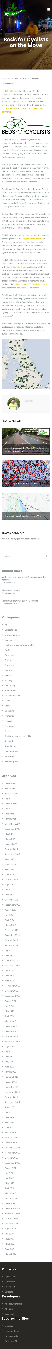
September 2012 (12, 1041)
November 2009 (12, 1213)
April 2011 (9, 1127)
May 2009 (9, 1243)
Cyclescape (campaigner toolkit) (19, 645)
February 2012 (11, 1076)
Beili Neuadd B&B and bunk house (31, 284)
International (10, 690)
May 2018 (9, 869)
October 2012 (11, 1036)
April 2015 (9, 960)
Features (9, 670)
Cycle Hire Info (13, 267)
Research (9, 731)
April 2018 (9, 874)
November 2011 (12, 1092)
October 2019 (11, 849)
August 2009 (10, 1228)
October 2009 (11, 1218)
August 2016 (10, 909)
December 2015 (12, 935)
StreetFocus (10, 746)
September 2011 (12, 1102)
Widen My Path (12, 761)
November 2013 (12, 985)
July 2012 (9, 1051)
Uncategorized (11, 751)
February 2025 (11, 793)
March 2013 (10, 1021)
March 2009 (10, 1254)
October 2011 (11, 1097)
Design (8, 650)
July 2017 (9, 889)
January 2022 (11, 803)
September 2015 (12, 945)
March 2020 (10, 839)
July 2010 (9, 1173)
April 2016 (9, 920)
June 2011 (9, 1117)
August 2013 (10, 1001)
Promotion (10, 726)
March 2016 (10, 925)
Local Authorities (12, 695)
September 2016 (12, 904)
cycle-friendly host (32, 238)
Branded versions (13, 634)
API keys (9, 1308)
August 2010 (10, 1168)
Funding (8, 680)
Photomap (9, 715)
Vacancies (9, 756)
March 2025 (10, 788)
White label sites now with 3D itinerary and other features (24, 578)
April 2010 (9, 1188)
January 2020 (11, 844)
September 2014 (12, 965)
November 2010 (12, 1152)
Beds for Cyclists (10, 91)
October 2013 (11, 990)
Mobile (8, 705)
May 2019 (9, 859)
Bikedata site (11, 629)
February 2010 (11, 1198)
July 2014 (9, 970)
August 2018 (10, 864)
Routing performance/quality (18, 736)
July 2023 (9, 798)
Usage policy (11, 1314)
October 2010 (11, 1157)
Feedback (9, 675)
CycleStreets (10, 1276)
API (6, 624)
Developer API (11, 1341)
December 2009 (12, 1208)
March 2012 (10, 1071)
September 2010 (12, 1162)
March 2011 (10, 1132)
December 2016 (12, 899)
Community (36, 78)
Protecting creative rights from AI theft (20, 600)
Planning (9, 721)
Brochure (9, 1325)
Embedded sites (12, 1331)
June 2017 (9, 894)
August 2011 (10, 1107)
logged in (18, 538)
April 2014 (9, 980)
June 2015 (9, 955)
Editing (8, 660)
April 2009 (9, 1249)
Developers (10, 655)
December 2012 (12, 1031)
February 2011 (11, 1137)
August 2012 (10, 1046)
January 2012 (11, 1082)
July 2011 (9, 1112)
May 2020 (9, 834)
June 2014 (9, 975)
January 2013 (11, 1026)
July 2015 (9, 950)
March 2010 (10, 1193)
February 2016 (11, 930)
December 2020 (12, 823)
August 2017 (10, 884)
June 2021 (9, 813)
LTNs (7, 700)
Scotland (9, 741)
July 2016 (9, 915)
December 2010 (12, 1147)
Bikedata (9, 1291)
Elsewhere (9, 665)
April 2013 (9, 1016)
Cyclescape (10, 1281)
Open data (9, 710)
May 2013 (9, 1011)
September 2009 (12, 1223)
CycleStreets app (10, 108)
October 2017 (11, 879)
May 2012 (9, 1061)
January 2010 (11, 1203)
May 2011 (9, 1122)
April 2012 (9, 1066)
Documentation (12, 1336)
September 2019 (12, 854)
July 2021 (9, 808)
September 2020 (12, 829)
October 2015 (11, 940)
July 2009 (9, 1233)
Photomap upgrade (11, 590)
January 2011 (11, 1142)
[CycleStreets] (15, 9)
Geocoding (10, 685)
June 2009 (9, 1238)
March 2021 (10, 818)
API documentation (13, 1303)
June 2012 (9, 1056)
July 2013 (9, 1006)
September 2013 (12, 996)
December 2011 (12, 1087)
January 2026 (11, 783)
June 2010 (9, 1178)
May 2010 (9, 1183)
